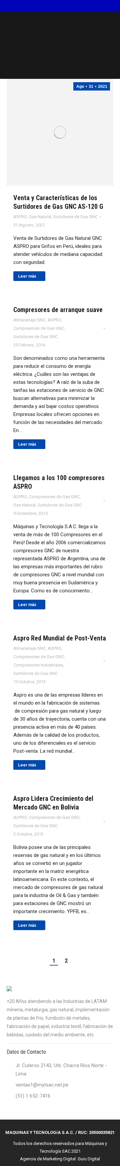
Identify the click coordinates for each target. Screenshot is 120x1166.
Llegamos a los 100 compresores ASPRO (59, 482)
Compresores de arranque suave (58, 310)
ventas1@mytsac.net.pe (42, 1085)
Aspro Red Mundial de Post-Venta (59, 638)
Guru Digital (89, 1158)
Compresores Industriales (38, 665)
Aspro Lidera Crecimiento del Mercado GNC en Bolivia (53, 802)
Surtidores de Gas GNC (75, 216)
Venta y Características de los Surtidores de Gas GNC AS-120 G (58, 202)
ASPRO (20, 216)
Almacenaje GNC (29, 319)
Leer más (27, 276)
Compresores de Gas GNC (38, 328)
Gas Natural (40, 216)
